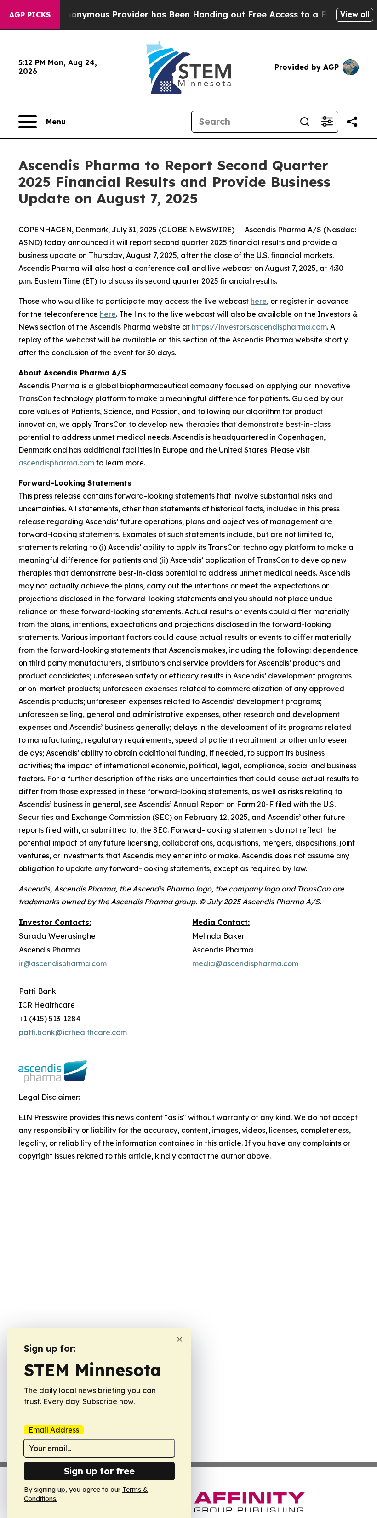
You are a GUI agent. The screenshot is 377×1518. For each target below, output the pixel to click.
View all (354, 14)
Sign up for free (99, 1471)
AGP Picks (30, 14)
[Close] (179, 1339)
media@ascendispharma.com (245, 963)
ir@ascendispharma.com (63, 963)
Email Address (54, 1429)
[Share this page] (352, 121)
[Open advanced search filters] (327, 121)
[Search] (305, 121)
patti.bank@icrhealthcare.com (73, 1032)
